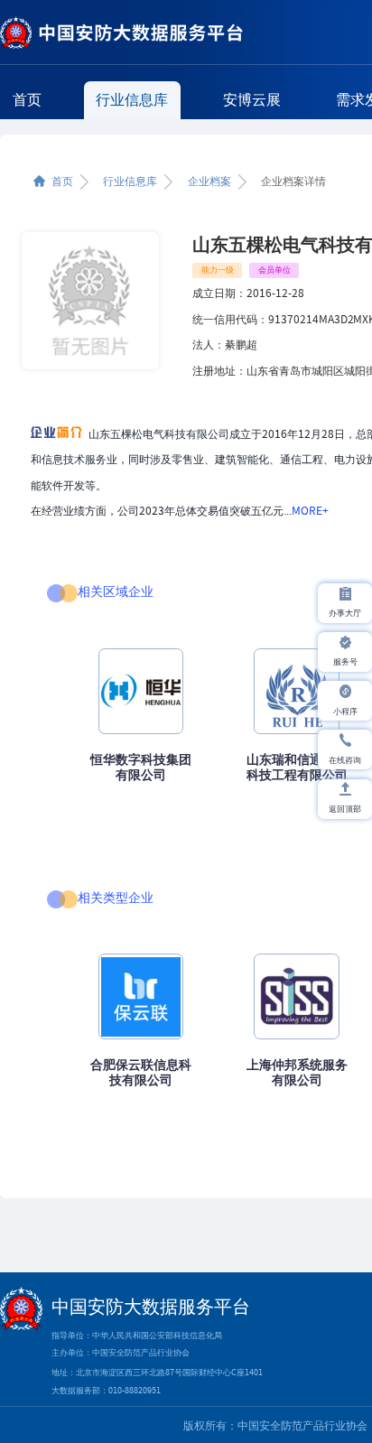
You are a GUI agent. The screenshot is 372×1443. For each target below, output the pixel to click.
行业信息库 (132, 99)
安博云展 (252, 99)
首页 (27, 99)
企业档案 (209, 181)
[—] (121, 33)
